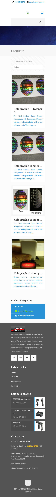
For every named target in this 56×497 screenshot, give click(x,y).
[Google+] (28, 5)
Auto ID (20, 306)
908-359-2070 (20, 2)
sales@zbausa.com (36, 2)
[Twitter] (31, 5)
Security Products (25, 311)
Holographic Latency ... (28, 273)
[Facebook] (24, 5)
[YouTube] (35, 5)
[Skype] (20, 5)
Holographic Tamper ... (28, 166)
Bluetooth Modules (25, 316)
